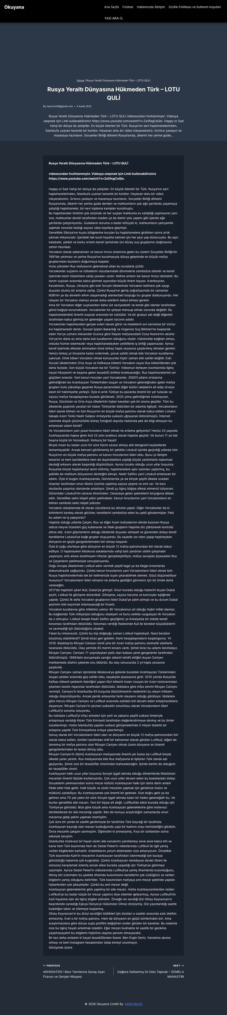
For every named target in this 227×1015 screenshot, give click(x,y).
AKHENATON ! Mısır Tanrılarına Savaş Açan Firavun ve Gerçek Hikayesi (74, 971)
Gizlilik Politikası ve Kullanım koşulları (195, 7)
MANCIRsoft (133, 1004)
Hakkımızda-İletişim (151, 7)
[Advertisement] (113, 49)
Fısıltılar (128, 7)
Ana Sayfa (111, 7)
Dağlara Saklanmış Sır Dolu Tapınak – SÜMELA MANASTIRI (150, 971)
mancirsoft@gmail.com (60, 106)
